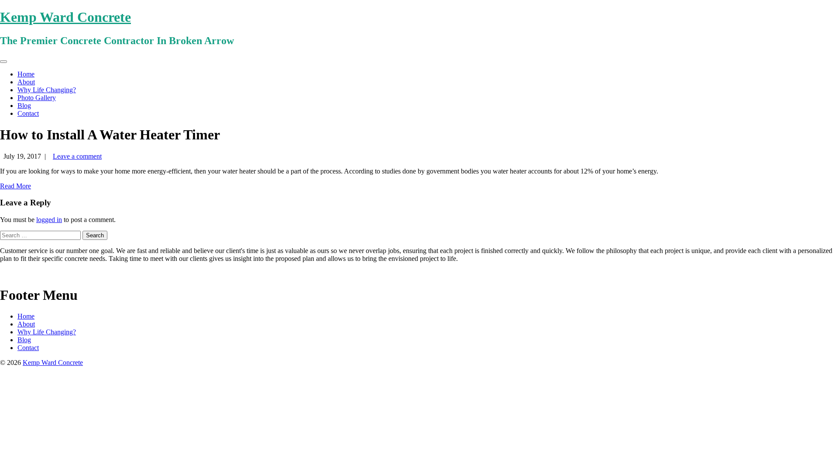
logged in (49, 219)
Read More (15, 186)
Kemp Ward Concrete (65, 17)
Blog (24, 105)
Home (25, 74)
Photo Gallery (36, 97)
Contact (28, 113)
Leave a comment (77, 156)
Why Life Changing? (46, 90)
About (26, 82)
